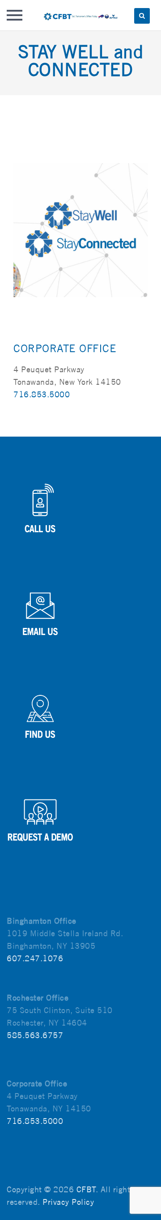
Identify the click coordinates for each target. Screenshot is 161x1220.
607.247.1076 (35, 958)
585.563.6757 (35, 1035)
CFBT (86, 1189)
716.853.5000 (41, 394)
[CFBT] (80, 15)
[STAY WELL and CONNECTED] (80, 229)
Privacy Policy (68, 1202)
